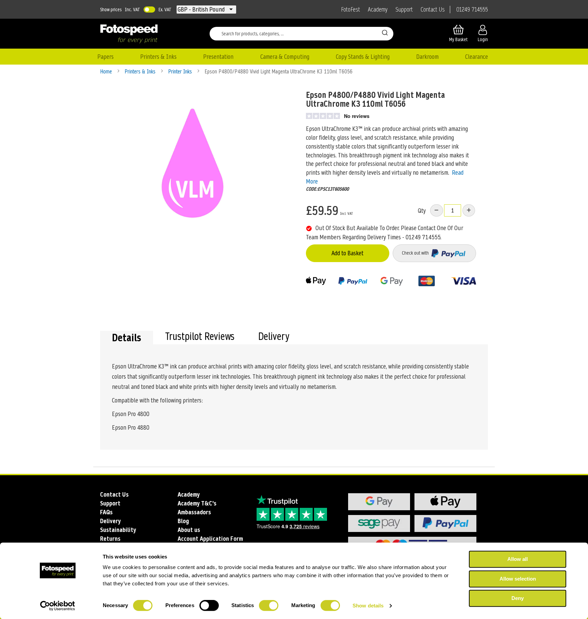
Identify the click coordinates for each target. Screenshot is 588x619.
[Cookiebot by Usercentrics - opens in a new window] (57, 606)
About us (189, 530)
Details (126, 337)
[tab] (126, 337)
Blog (183, 521)
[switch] (209, 606)
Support (404, 9)
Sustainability (118, 530)
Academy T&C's (197, 503)
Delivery (273, 337)
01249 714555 (472, 9)
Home (106, 71)
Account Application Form (210, 538)
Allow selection (518, 579)
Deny (517, 598)
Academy (378, 9)
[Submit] (384, 32)
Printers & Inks (141, 71)
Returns (110, 538)
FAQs (106, 512)
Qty (422, 210)
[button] (202, 9)
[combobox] (301, 33)
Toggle (149, 9)
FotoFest (350, 9)
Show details (368, 605)
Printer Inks (180, 71)
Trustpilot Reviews (199, 337)
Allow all (517, 559)
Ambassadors (194, 512)
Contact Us (433, 9)
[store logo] (129, 34)
